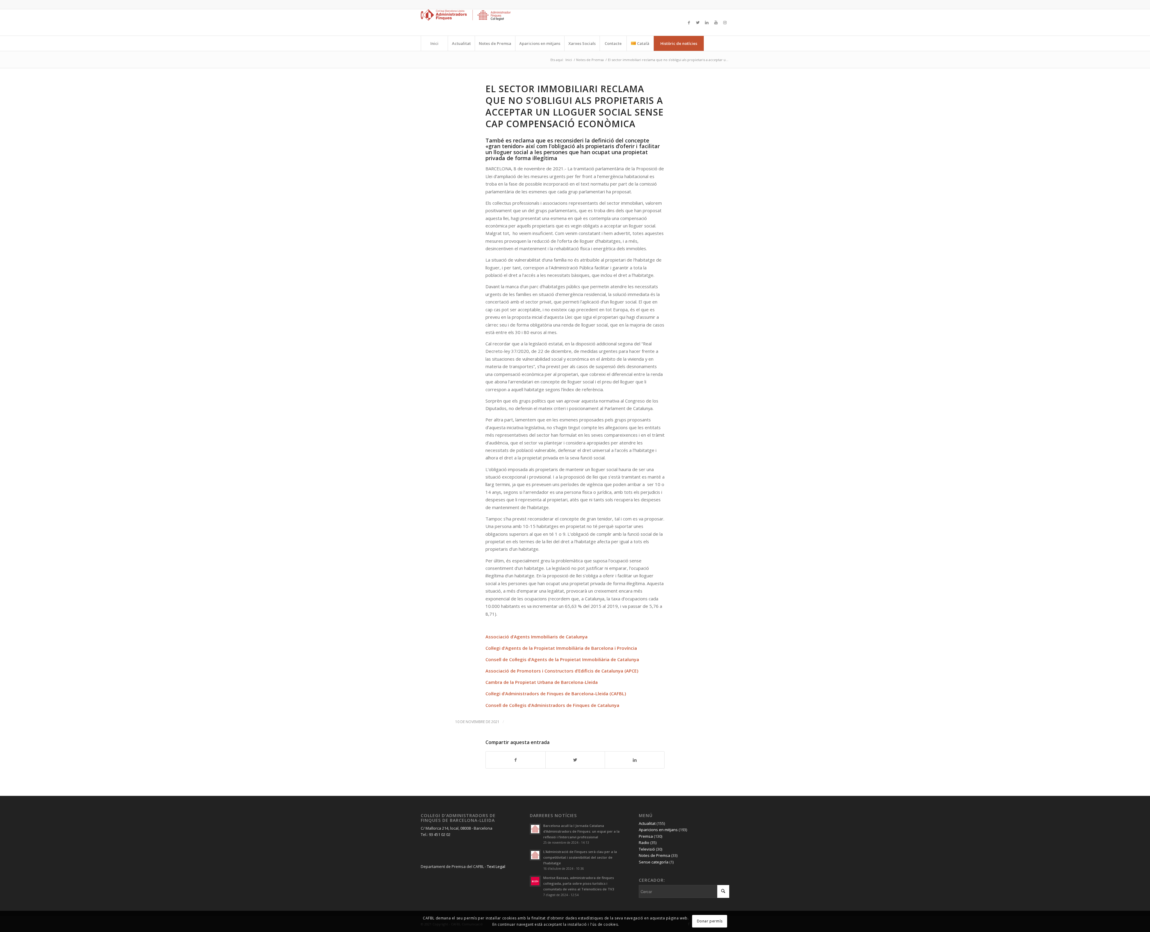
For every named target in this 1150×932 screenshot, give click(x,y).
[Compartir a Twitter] (575, 760)
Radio (644, 842)
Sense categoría (653, 862)
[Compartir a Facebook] (515, 760)
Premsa (646, 836)
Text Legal (496, 866)
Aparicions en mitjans (658, 829)
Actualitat (647, 823)
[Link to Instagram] (724, 22)
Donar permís (710, 921)
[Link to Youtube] (715, 22)
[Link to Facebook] (688, 22)
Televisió (647, 849)
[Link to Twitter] (697, 22)
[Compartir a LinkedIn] (634, 760)
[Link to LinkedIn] (706, 22)
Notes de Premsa (654, 855)
